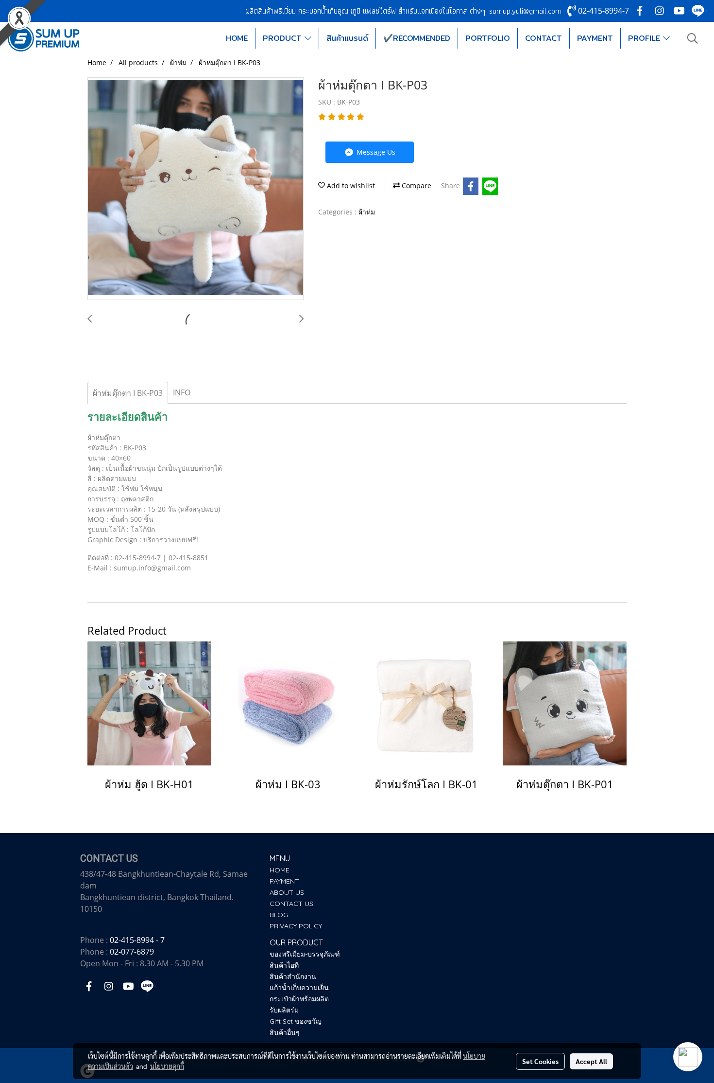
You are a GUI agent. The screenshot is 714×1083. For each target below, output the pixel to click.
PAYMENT (595, 38)
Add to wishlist (350, 185)
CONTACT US (291, 903)
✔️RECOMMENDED (416, 38)
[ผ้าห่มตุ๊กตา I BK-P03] (195, 189)
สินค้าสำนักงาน (293, 976)
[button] (692, 38)
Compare (415, 185)
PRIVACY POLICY (296, 926)
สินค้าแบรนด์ (347, 38)
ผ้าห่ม (366, 211)
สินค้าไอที (284, 965)
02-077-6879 (132, 951)
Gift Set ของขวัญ (296, 1021)
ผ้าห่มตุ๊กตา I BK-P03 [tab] (128, 393)
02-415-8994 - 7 (137, 940)
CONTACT (543, 38)
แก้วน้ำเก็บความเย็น (299, 987)
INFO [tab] (181, 392)
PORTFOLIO (487, 38)
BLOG (279, 914)
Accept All (591, 1061)
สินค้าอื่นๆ (285, 1032)
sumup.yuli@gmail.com (525, 11)
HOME (237, 38)
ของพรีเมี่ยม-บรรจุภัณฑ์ (305, 954)
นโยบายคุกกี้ (167, 1066)
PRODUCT (284, 38)
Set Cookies (540, 1061)
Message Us (375, 152)
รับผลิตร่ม (284, 1010)
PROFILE (645, 38)
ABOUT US (287, 892)
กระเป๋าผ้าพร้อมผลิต (299, 998)
